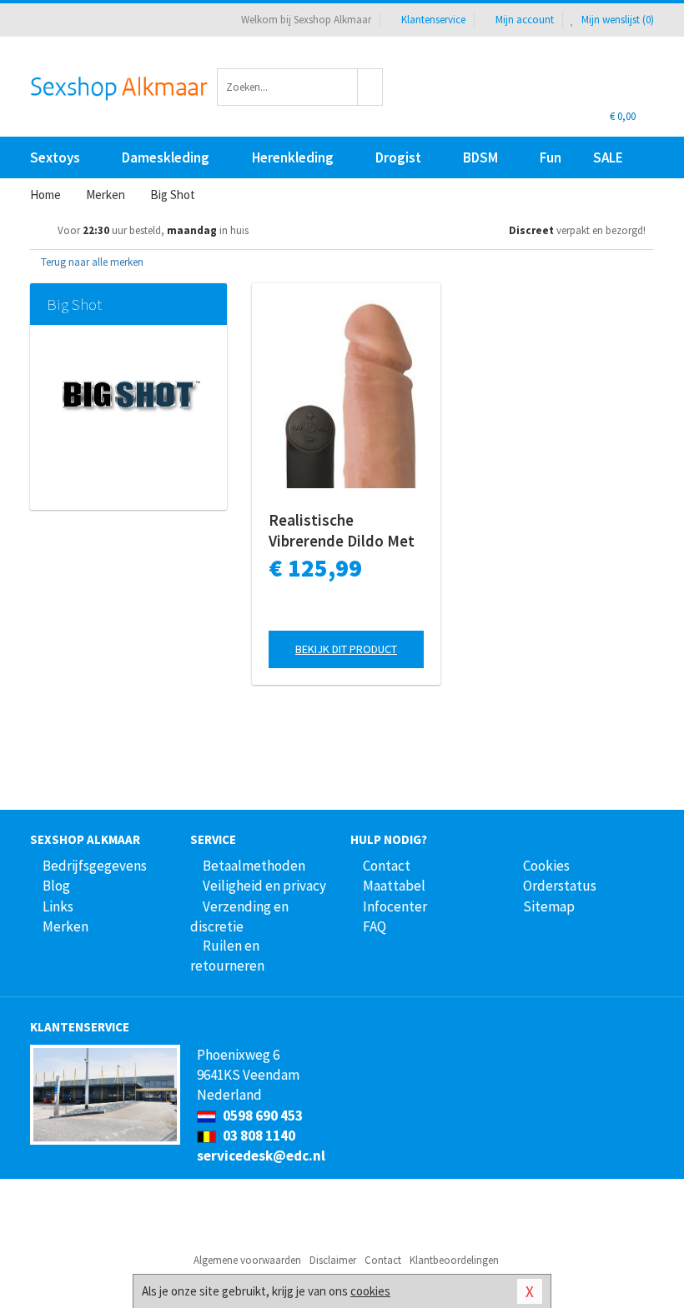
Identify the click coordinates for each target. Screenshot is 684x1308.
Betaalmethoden (254, 865)
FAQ (374, 926)
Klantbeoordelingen (454, 1260)
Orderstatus (559, 885)
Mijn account (524, 19)
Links (58, 906)
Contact (386, 865)
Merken (65, 926)
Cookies (546, 865)
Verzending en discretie (239, 916)
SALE (608, 157)
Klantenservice (433, 19)
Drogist (398, 157)
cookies (370, 1291)
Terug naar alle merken (90, 262)
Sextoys (55, 157)
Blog (56, 885)
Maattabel (394, 885)
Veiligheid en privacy (264, 885)
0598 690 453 (261, 1115)
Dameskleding (165, 157)
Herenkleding (293, 157)
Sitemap (549, 906)
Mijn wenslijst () (616, 19)
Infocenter (395, 906)
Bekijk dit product (346, 649)
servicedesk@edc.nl (261, 1155)
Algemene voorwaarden (247, 1260)
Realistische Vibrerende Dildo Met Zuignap (342, 531)
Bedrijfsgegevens (95, 865)
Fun (550, 157)
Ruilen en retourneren (227, 955)
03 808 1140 (257, 1135)
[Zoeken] (370, 87)
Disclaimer (332, 1260)
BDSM (480, 157)
